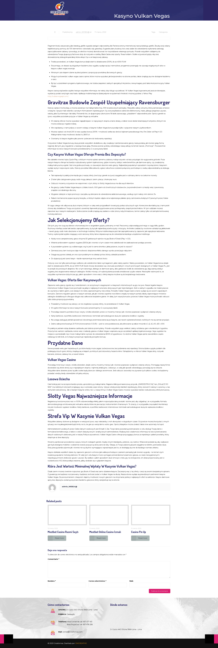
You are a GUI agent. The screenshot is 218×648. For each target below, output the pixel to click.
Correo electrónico (97, 581)
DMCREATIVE (81, 643)
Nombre (52, 581)
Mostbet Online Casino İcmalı (105, 532)
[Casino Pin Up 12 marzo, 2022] (211, 638)
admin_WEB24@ (82, 32)
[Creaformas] (59, 8)
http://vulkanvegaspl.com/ (58, 96)
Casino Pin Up (138, 532)
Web (131, 581)
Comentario (53, 559)
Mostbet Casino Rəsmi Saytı (63, 532)
